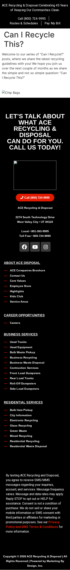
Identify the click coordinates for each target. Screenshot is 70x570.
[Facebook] (24, 247)
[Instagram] (46, 247)
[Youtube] (35, 247)
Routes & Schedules (24, 23)
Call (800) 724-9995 (32, 18)
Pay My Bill (52, 23)
